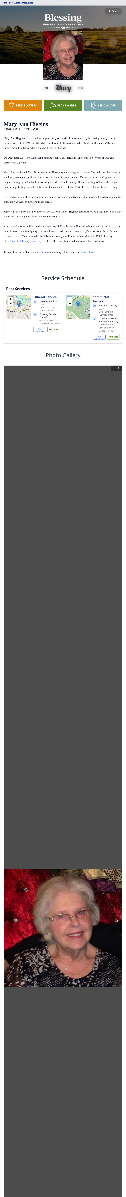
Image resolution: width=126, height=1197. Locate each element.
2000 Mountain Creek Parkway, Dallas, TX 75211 (107, 327)
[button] (19, 304)
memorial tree (41, 252)
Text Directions (39, 330)
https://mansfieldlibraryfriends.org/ (23, 241)
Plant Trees (54, 329)
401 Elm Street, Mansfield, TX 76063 (49, 322)
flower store (87, 252)
